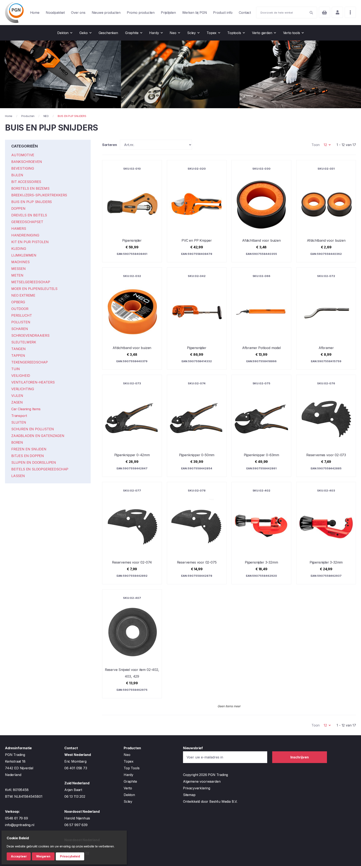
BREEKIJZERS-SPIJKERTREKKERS (39, 195)
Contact (245, 12)
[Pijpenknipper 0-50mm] (196, 426)
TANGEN (18, 349)
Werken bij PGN (194, 12)
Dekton (129, 795)
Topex (128, 761)
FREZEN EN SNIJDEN (28, 449)
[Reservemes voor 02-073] (326, 426)
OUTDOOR (19, 309)
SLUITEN (18, 422)
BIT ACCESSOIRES (26, 182)
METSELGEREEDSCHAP (30, 282)
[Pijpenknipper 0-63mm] (261, 426)
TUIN (15, 369)
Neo (127, 755)
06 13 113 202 (74, 796)
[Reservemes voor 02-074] (132, 533)
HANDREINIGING (25, 235)
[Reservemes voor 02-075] (196, 533)
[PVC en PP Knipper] (196, 211)
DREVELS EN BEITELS (29, 215)
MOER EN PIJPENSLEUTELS (34, 289)
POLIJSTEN (20, 322)
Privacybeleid (70, 856)
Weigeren (43, 856)
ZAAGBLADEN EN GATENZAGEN (37, 436)
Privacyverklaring (196, 788)
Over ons (78, 12)
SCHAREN (19, 329)
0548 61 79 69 (16, 818)
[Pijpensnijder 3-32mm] (261, 533)
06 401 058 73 (75, 768)
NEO (46, 116)
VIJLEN (17, 396)
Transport (19, 416)
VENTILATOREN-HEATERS (33, 382)
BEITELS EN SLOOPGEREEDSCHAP (39, 469)
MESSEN (18, 269)
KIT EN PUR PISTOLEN (30, 242)
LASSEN (18, 476)
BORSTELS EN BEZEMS (30, 188)
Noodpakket (55, 12)
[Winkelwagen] (324, 12)
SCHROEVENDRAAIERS (30, 335)
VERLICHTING (22, 389)
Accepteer (19, 856)
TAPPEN (18, 355)
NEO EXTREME (23, 295)
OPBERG (18, 302)
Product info (223, 12)
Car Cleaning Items (26, 409)
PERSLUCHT (21, 315)
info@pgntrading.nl (19, 825)
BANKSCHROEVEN (26, 162)
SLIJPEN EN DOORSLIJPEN (33, 462)
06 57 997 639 (76, 825)
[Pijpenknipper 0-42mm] (132, 426)
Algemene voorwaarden (201, 781)
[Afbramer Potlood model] (261, 319)
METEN (17, 275)
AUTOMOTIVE (22, 155)
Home (34, 12)
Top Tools (131, 768)
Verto (128, 788)
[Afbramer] (326, 319)
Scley (128, 801)
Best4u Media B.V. (223, 801)
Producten (27, 116)
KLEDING (18, 248)
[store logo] (14, 12)
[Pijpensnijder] (132, 211)
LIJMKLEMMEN (23, 255)
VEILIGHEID (20, 375)
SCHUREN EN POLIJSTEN (32, 429)
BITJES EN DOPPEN (27, 456)
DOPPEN (18, 208)
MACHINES (20, 262)
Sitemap (189, 795)
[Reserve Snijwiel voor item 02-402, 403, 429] (132, 643)
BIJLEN (17, 175)
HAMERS (18, 228)
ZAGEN (17, 402)
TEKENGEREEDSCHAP (29, 362)
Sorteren (109, 145)
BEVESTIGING (22, 168)
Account (337, 12)
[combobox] (286, 12)
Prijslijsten (168, 12)
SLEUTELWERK (23, 342)
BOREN (17, 442)
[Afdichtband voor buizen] (261, 211)
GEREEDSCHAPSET (27, 222)
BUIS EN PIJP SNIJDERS (31, 202)
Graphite (130, 781)
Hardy (128, 775)
